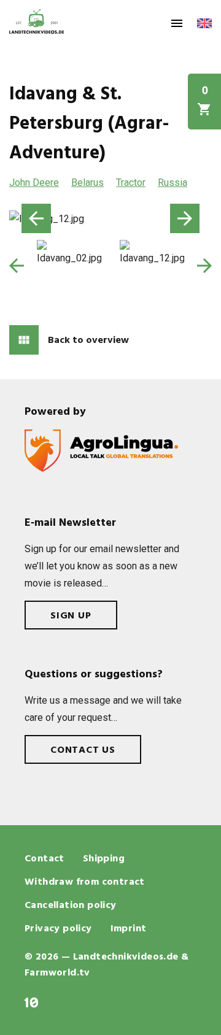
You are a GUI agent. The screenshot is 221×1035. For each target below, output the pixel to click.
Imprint (128, 929)
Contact (44, 859)
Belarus (87, 182)
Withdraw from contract (85, 882)
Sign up (70, 616)
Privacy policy (58, 929)
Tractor (130, 182)
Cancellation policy (71, 906)
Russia (172, 182)
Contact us (82, 750)
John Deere (34, 182)
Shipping (104, 859)
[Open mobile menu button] (176, 23)
